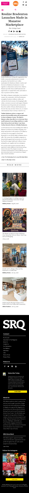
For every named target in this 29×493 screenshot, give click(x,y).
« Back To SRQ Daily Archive (8, 159)
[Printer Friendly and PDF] (17, 31)
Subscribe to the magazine (10, 339)
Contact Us (6, 344)
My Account (6, 337)
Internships (6, 350)
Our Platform (6, 348)
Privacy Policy (6, 357)
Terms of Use (6, 354)
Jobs (4, 352)
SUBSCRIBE (17, 391)
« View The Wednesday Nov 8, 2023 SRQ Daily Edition (14, 157)
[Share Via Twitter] (11, 31)
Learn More (6, 446)
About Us (5, 342)
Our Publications (7, 346)
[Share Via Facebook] (9, 31)
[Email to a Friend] (19, 31)
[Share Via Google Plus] (14, 31)
